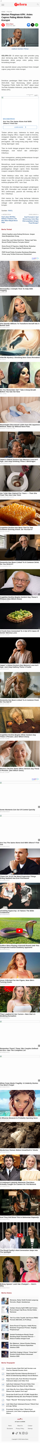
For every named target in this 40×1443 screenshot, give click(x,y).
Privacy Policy (20, 1428)
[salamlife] (13, 1434)
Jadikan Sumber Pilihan (20, 49)
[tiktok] (17, 1434)
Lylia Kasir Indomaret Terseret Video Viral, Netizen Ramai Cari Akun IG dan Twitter (20, 1385)
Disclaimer (10, 1428)
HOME (3, 11)
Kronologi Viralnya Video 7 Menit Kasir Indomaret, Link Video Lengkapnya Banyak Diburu (20, 1411)
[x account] (20, 1434)
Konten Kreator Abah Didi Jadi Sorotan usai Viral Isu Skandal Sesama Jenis (21, 1369)
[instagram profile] (23, 1434)
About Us (20, 1425)
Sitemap (30, 1428)
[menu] (2, 4)
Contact (30, 1425)
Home (10, 1425)
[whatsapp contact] (26, 1434)
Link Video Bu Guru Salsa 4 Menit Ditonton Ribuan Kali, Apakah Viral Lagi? (20, 1390)
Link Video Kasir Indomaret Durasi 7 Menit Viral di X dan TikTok (22, 1405)
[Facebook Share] (28, 25)
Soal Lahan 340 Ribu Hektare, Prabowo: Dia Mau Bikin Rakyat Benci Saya (9, 219)
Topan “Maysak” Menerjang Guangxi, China (21, 1400)
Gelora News (24, 1439)
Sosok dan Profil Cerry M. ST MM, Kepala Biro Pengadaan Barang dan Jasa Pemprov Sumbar (22, 1395)
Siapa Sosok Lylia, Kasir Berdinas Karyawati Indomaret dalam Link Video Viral (21, 1380)
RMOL (10, 211)
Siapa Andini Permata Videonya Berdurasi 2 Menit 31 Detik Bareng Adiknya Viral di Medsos (22, 1374)
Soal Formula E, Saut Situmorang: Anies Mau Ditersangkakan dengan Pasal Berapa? (31, 220)
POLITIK (9, 11)
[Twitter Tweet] (32, 25)
